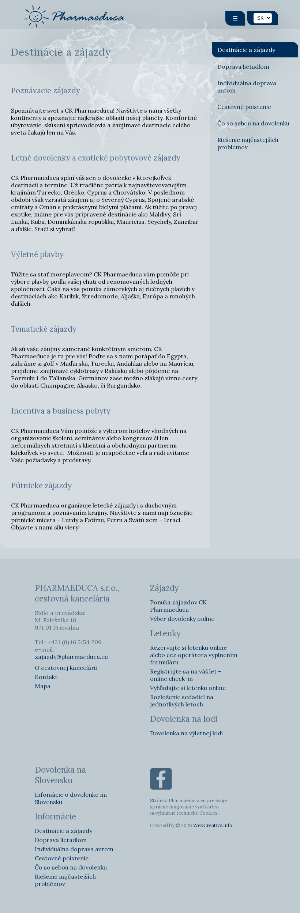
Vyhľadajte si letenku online (188, 687)
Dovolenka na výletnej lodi (186, 733)
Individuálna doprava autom (246, 86)
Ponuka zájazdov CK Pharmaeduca (178, 606)
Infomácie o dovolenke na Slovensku (71, 798)
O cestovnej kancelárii (66, 667)
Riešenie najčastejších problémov (247, 143)
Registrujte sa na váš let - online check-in (185, 675)
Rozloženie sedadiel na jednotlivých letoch (181, 700)
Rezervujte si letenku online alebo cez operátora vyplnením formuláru (193, 655)
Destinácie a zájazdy (246, 49)
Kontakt (46, 676)
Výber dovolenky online (182, 618)
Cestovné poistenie (244, 106)
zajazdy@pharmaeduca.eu (71, 656)
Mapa (42, 686)
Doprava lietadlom (243, 66)
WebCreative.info (212, 825)
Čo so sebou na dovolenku (253, 123)
